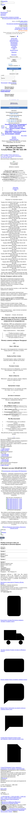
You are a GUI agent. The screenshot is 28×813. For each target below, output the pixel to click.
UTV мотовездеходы (14, 49)
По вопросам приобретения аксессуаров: (17, 23)
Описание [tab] (15, 187)
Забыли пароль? (12, 82)
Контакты (14, 54)
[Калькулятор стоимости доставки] (10, 16)
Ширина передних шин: (7, 563)
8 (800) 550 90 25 (17, 798)
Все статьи (24, 135)
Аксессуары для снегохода (14, 39)
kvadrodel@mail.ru (5, 799)
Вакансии (14, 52)
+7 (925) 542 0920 (14, 796)
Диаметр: (3, 547)
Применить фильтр (5, 569)
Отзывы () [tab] (15, 188)
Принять (15, 811)
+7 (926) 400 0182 (5, 796)
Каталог (14, 137)
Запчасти (14, 138)
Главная (13, 36)
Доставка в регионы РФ (21, 27)
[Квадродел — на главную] (4, 778)
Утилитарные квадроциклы (14, 44)
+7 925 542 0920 (5, 455)
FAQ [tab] (15, 190)
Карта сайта (4, 788)
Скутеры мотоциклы (14, 47)
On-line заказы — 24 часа (20, 29)
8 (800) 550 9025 (5, 450)
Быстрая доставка (22, 30)
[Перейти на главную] (17, 36)
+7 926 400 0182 (5, 454)
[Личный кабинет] (3, 4)
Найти (14, 59)
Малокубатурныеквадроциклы (14, 41)
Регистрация (4, 82)
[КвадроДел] (4, 1)
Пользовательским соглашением (17, 808)
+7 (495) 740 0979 (5, 449)
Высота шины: (4, 555)
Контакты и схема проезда (7, 582)
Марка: (2, 566)
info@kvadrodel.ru (14, 799)
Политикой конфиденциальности (9, 810)
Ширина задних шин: (6, 564)
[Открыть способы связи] (2, 534)
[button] (14, 8)
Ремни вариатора (14, 139)
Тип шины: (3, 567)
